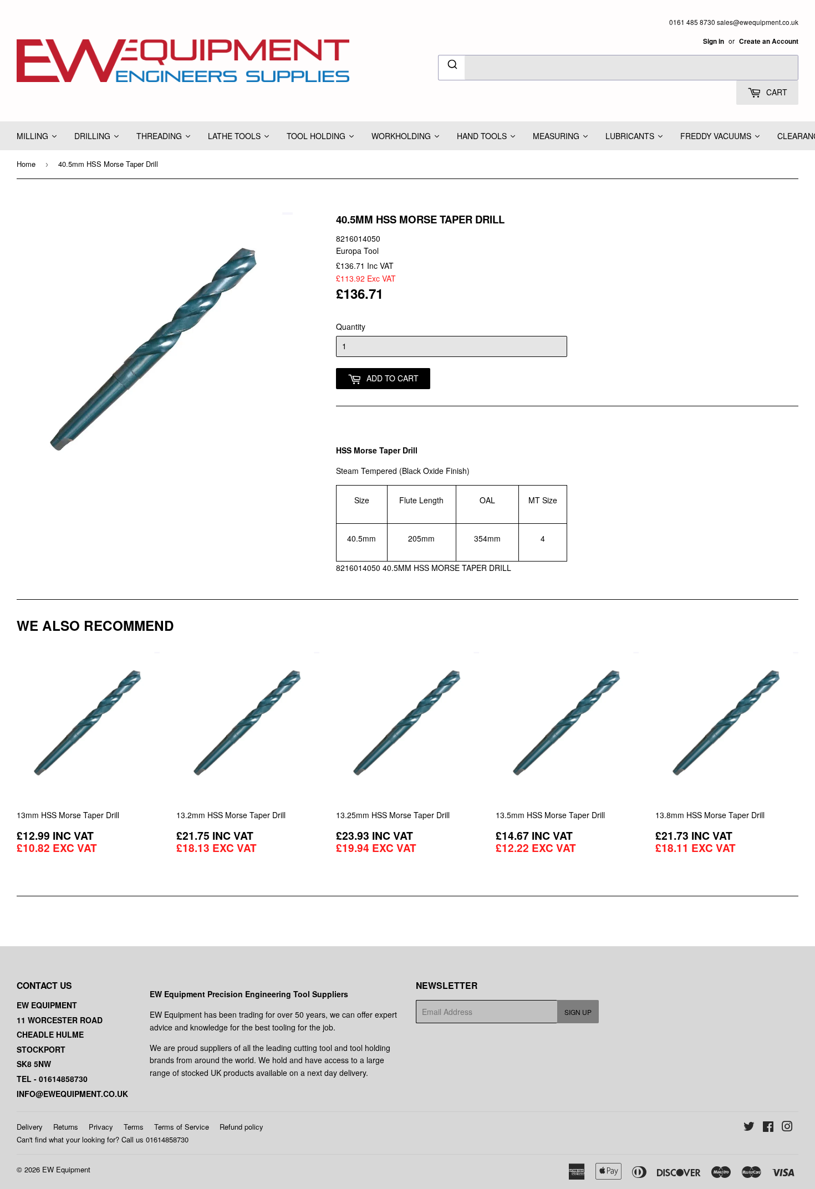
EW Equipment (66, 1169)
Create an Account (768, 41)
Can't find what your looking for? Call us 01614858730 (103, 1139)
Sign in (713, 41)
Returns (65, 1126)
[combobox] (618, 67)
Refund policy (241, 1126)
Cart (775, 92)
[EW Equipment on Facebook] (768, 1127)
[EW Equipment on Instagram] (787, 1127)
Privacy (101, 1126)
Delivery (30, 1126)
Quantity (350, 326)
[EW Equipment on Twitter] (749, 1127)
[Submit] (452, 66)
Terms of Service (181, 1126)
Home (26, 164)
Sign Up (578, 1012)
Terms (134, 1126)
